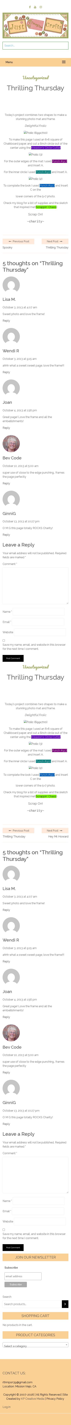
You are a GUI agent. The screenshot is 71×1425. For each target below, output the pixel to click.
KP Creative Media (32, 1398)
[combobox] (35, 1344)
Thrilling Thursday (57, 247)
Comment (10, 564)
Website (8, 632)
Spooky (7, 247)
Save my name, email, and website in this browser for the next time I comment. (34, 646)
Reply (6, 320)
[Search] (65, 1304)
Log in (7, 1407)
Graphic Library (44, 1419)
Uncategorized (35, 77)
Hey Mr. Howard (58, 836)
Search (7, 1296)
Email (7, 622)
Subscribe (11, 1267)
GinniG (9, 513)
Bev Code (12, 458)
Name (7, 611)
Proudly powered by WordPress (29, 1415)
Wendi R (11, 351)
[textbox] (35, 1346)
